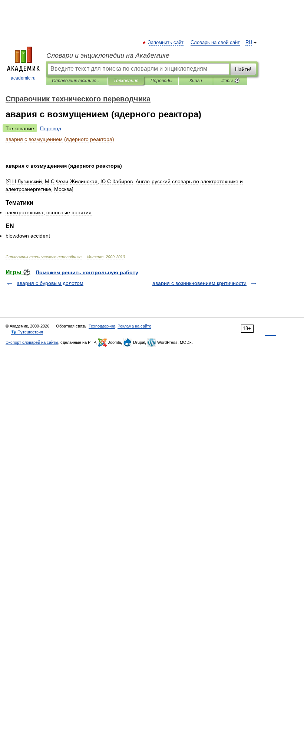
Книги (195, 80)
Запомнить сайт (166, 42)
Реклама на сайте (134, 326)
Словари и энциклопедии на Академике (107, 55)
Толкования (125, 80)
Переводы (161, 80)
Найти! (243, 69)
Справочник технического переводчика (77, 80)
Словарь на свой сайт (215, 42)
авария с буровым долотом (50, 283)
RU (248, 42)
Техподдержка (102, 326)
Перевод (50, 128)
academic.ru (23, 78)
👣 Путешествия (27, 332)
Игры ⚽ (230, 80)
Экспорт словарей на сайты (32, 342)
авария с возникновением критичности (199, 283)
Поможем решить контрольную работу (87, 272)
